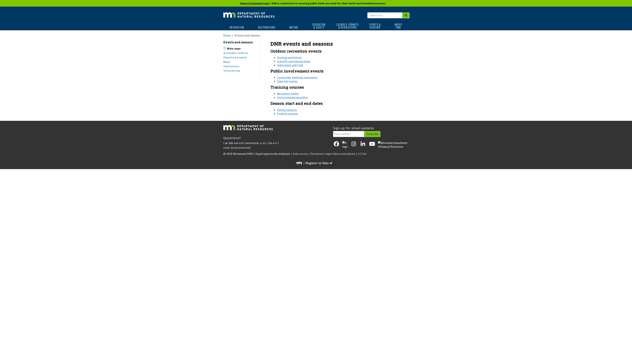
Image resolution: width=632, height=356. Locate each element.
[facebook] (336, 144)
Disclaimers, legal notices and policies (332, 153)
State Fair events (287, 81)
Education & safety (235, 57)
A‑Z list (362, 153)
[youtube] (372, 144)
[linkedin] (363, 144)
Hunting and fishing (289, 57)
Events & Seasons (375, 25)
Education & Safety (318, 25)
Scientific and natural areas (293, 61)
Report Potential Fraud (254, 3)
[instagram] (353, 144)
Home (227, 35)
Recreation (237, 27)
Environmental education (292, 97)
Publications (231, 66)
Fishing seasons (287, 110)
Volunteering (231, 70)
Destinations (266, 27)
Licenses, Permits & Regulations (347, 25)
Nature (293, 27)
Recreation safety (288, 93)
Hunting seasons (287, 113)
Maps (226, 61)
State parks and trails (290, 65)
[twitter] (345, 145)
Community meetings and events (297, 77)
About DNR (399, 25)
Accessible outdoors (235, 53)
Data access (300, 153)
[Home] (248, 13)
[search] (406, 15)
